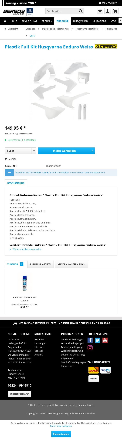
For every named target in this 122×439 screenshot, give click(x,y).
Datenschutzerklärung (73, 354)
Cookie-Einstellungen (72, 339)
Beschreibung (15, 183)
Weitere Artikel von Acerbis (26, 249)
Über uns (39, 347)
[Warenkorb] (115, 11)
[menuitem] (64, 11)
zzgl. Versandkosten (23, 133)
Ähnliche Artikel (40, 264)
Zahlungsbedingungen (73, 347)
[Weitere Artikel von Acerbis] (106, 49)
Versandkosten (86, 405)
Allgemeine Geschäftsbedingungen (73, 360)
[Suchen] (80, 11)
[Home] (5, 21)
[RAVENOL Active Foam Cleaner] (25, 283)
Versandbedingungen (72, 343)
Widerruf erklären (19, 393)
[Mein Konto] (107, 11)
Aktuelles (39, 339)
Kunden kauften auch (71, 264)
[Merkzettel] (100, 11)
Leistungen (40, 343)
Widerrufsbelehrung (72, 350)
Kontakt (38, 350)
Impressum (67, 366)
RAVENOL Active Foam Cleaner (24, 299)
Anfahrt (38, 354)
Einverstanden (61, 433)
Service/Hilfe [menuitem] (109, 3)
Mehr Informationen (61, 426)
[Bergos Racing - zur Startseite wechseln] (18, 12)
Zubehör (14, 264)
